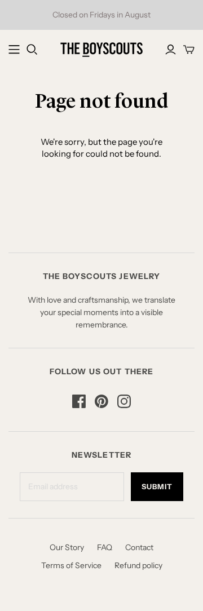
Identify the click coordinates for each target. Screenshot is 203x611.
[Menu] (14, 49)
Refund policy (138, 565)
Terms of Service (71, 565)
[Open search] (32, 49)
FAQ (104, 547)
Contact (139, 547)
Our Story (67, 547)
